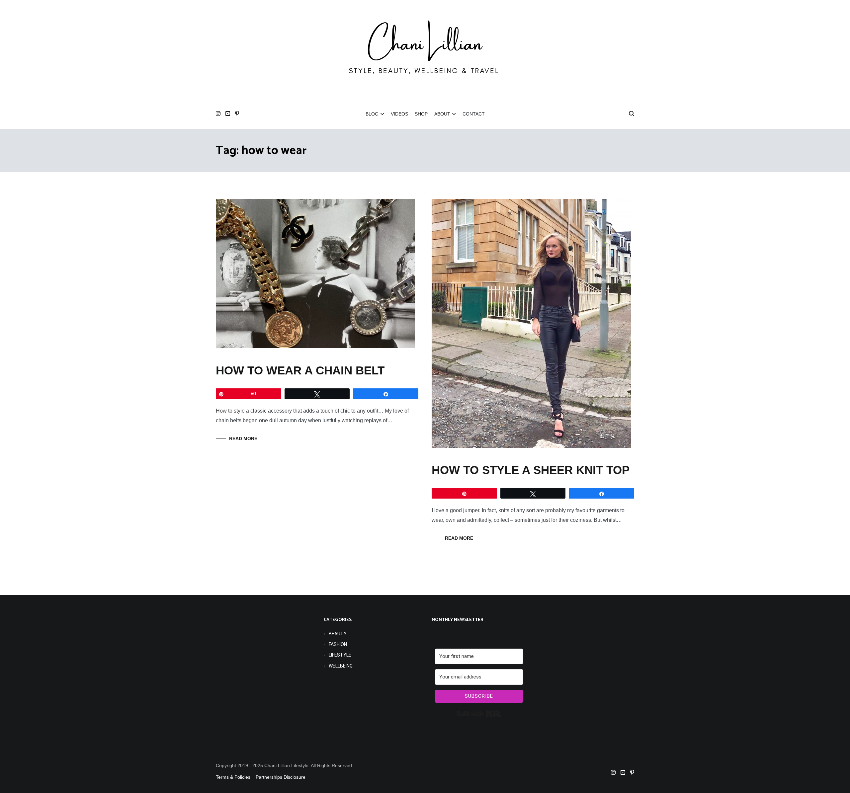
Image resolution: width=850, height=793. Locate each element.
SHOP (421, 114)
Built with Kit (479, 714)
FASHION (338, 644)
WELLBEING (341, 666)
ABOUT (442, 114)
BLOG (372, 114)
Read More (243, 438)
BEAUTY (338, 633)
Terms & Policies (233, 777)
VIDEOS (399, 114)
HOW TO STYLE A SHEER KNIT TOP (531, 469)
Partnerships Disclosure (281, 777)
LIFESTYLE (340, 655)
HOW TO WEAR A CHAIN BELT (300, 370)
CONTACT (474, 114)
